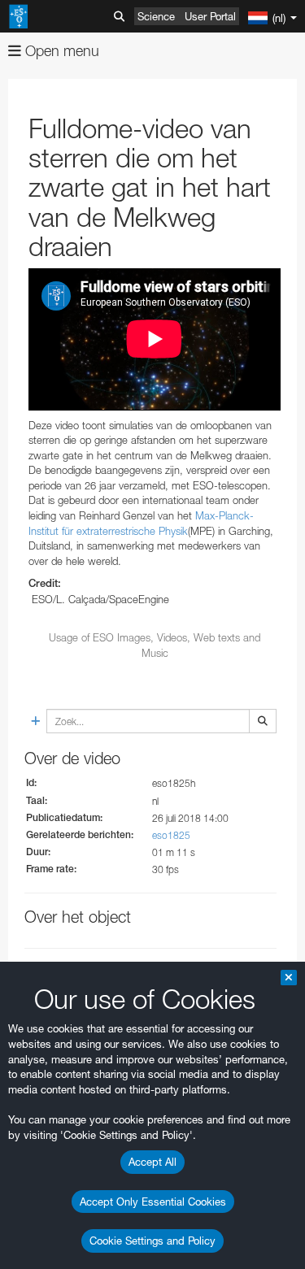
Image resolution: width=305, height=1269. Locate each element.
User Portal (210, 16)
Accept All (152, 1161)
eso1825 (171, 835)
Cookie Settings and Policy (152, 1240)
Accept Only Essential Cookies (153, 1201)
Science (156, 16)
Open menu (60, 50)
